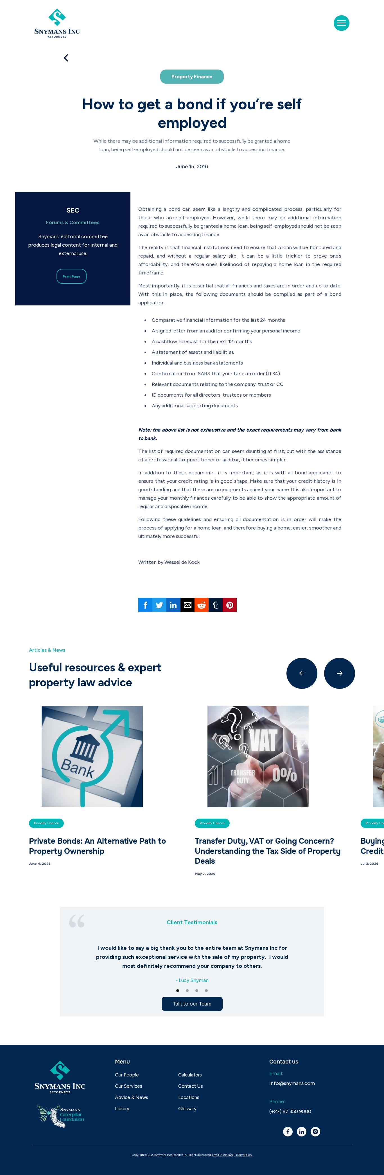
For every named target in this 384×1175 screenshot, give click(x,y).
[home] (57, 23)
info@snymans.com (292, 1083)
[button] (341, 23)
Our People (127, 1075)
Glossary (187, 1108)
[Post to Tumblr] (216, 605)
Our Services (128, 1086)
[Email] (187, 605)
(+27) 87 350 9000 (290, 1111)
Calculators (190, 1075)
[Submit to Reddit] (202, 605)
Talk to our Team (192, 1004)
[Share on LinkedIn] (173, 605)
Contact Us (190, 1086)
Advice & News (131, 1097)
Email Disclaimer (222, 1155)
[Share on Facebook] (145, 605)
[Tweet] (159, 605)
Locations (188, 1097)
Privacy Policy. (243, 1155)
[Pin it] (230, 605)
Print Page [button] (71, 276)
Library (122, 1108)
